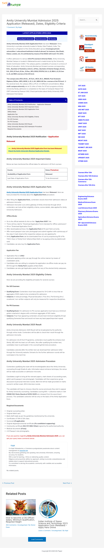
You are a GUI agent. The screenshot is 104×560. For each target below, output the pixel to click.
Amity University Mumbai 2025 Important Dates (23, 107)
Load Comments (37, 539)
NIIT (86, 57)
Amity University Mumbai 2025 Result (20, 124)
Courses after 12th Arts (86, 185)
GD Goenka (52, 39)
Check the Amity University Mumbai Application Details (28, 151)
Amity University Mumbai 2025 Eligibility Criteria (23, 116)
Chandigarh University (25, 39)
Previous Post (8, 483)
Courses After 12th (85, 172)
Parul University (40, 39)
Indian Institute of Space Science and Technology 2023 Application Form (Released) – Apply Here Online (53, 524)
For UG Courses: (13, 119)
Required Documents (14, 129)
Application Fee (13, 114)
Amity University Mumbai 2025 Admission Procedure (25, 126)
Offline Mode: (12, 112)
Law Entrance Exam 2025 (87, 208)
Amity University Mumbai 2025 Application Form (23, 109)
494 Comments (11, 525)
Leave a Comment (44, 530)
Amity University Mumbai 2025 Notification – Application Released (29, 104)
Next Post (67, 483)
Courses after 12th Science (88, 176)
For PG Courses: (13, 121)
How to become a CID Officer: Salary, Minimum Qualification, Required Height (20, 520)
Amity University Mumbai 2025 (18, 192)
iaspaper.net (24, 450)
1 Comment (11, 27)
